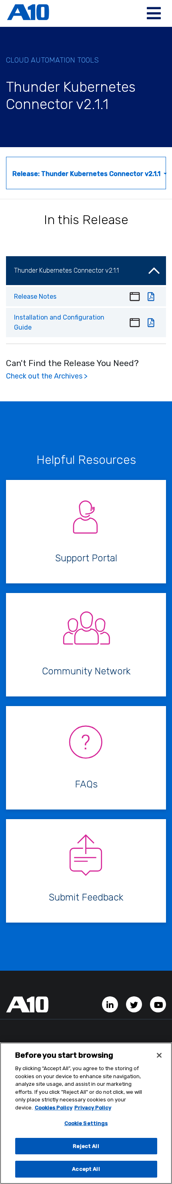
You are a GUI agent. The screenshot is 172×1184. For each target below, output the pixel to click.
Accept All (86, 1169)
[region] (86, 1113)
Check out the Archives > (47, 376)
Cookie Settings (86, 1123)
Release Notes (35, 296)
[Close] (159, 1055)
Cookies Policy (53, 1108)
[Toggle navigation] (154, 13)
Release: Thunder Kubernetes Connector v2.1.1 (87, 174)
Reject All (86, 1146)
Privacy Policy (92, 1108)
